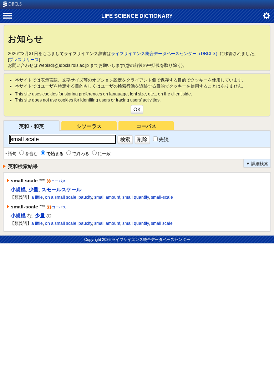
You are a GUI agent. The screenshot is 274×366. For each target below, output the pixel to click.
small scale (162, 223)
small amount (107, 197)
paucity (85, 197)
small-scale (162, 197)
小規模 (18, 189)
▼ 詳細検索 (257, 163)
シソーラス (89, 126)
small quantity (135, 197)
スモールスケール (61, 189)
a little (37, 197)
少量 (34, 189)
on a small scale (60, 197)
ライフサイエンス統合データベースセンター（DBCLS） (165, 53)
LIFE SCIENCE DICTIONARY (137, 16)
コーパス (146, 126)
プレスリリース (24, 59)
